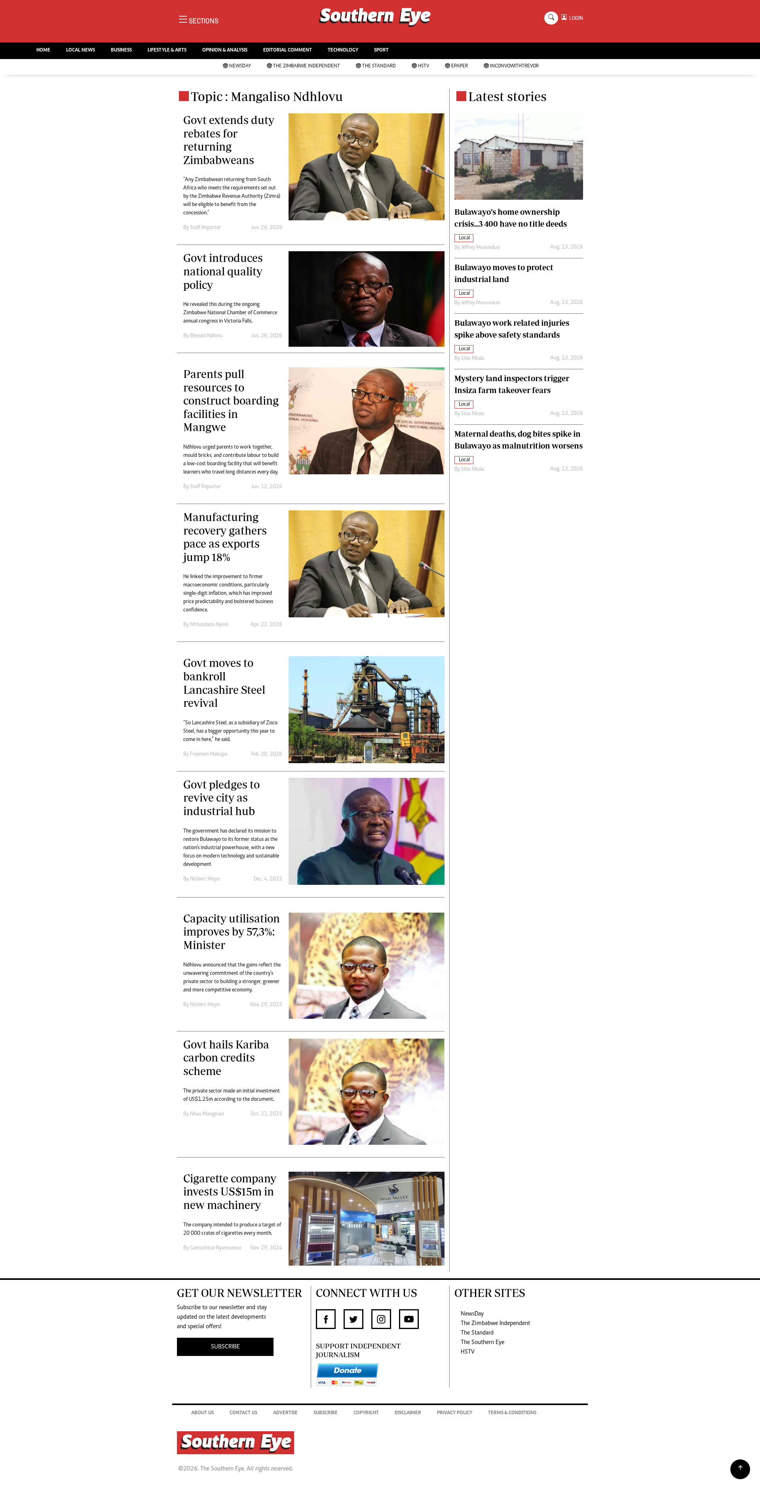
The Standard (379, 66)
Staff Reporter (205, 228)
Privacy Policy (454, 1413)
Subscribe (326, 1413)
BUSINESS (121, 50)
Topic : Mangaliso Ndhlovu (267, 96)
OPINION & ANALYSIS (224, 50)
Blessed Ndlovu (206, 336)
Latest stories (507, 96)
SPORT (381, 50)
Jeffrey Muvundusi (480, 247)
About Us (202, 1413)
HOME (43, 50)
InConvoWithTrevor (514, 66)
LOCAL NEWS (80, 50)
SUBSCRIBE (225, 1347)
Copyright (366, 1413)
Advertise (285, 1413)
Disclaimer (408, 1413)
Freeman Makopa (208, 754)
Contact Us (243, 1413)
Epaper (459, 66)
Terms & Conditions (512, 1413)
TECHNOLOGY (343, 50)
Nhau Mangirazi (207, 1114)
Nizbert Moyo (205, 879)
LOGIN (575, 18)
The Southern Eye (482, 1342)
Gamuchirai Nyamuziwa (215, 1248)
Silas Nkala (472, 358)
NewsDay (240, 66)
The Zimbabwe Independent (306, 66)
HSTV (423, 66)
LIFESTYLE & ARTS (167, 50)
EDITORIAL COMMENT (287, 50)
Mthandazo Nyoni (209, 625)
